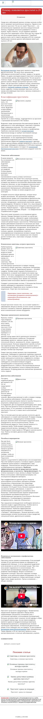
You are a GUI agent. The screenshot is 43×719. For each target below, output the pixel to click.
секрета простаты (26, 141)
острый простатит (28, 131)
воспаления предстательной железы (13, 629)
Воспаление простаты (8, 70)
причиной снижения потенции (18, 87)
